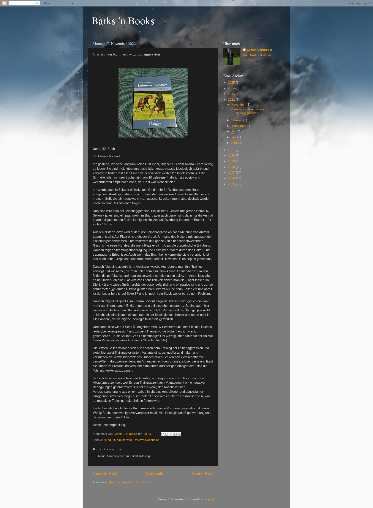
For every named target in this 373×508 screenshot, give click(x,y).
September (239, 125)
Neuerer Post (105, 473)
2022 (232, 99)
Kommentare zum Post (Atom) (130, 482)
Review (138, 440)
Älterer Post (202, 473)
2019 (232, 161)
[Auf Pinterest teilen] (179, 434)
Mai (234, 137)
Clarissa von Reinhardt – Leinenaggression (247, 111)
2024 (232, 88)
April (234, 142)
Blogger (209, 499)
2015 (232, 184)
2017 (232, 172)
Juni (234, 131)
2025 (232, 82)
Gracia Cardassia (259, 49)
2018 (232, 167)
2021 (232, 150)
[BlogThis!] (167, 434)
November (239, 104)
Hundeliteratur (122, 440)
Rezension (152, 440)
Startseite (154, 473)
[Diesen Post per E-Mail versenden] (163, 434)
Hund (107, 440)
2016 (232, 178)
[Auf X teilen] (171, 434)
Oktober (237, 120)
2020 (232, 155)
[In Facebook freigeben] (175, 434)
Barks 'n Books (123, 20)
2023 (232, 93)
